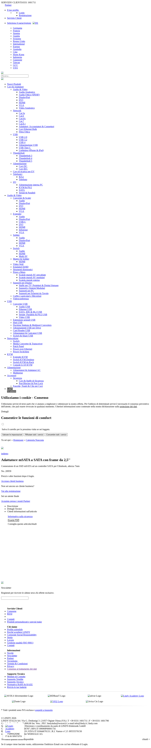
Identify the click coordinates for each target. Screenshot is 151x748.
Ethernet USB (25, 309)
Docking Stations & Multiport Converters (32, 325)
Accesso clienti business (12, 481)
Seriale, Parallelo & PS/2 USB (33, 314)
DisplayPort (24, 97)
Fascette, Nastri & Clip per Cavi (28, 386)
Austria (16, 36)
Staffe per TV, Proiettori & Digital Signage (39, 285)
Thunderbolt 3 (25, 155)
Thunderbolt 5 (25, 161)
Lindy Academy (11, 390)
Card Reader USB (21, 330)
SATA (22, 190)
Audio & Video (20, 89)
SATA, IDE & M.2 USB (30, 312)
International (19, 44)
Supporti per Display (22, 283)
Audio (22, 200)
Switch (16, 248)
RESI (9, 614)
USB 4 (22, 142)
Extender (17, 214)
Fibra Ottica (24, 132)
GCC (15, 65)
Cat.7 (21, 121)
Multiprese (18, 373)
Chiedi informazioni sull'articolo (22, 511)
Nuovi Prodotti (14, 84)
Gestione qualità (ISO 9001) (20, 642)
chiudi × (146, 739)
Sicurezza (17, 378)
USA (15, 68)
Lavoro (10, 640)
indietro (4, 453)
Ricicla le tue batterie (17, 687)
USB (15, 134)
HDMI (22, 102)
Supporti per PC (26, 290)
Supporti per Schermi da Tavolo (34, 293)
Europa (16, 46)
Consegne (11, 611)
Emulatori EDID (20, 267)
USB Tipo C (25, 147)
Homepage (18, 440)
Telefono (23, 179)
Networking (12, 338)
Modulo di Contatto (16, 676)
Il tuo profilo (13, 10)
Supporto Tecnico (15, 682)
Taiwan (16, 62)
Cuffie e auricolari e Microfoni (27, 296)
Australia (17, 49)
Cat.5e (22, 113)
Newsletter (12, 655)
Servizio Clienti (14, 18)
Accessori (11, 375)
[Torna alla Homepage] (2, 73)
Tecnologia (12, 661)
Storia (10, 637)
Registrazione (25, 15)
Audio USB (24, 306)
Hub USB (17, 322)
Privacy (10, 666)
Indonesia (17, 57)
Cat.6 (21, 116)
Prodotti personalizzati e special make (24, 622)
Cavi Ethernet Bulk (28, 129)
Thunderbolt (18, 153)
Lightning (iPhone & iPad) (31, 150)
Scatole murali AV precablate (32, 275)
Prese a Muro (19, 272)
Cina (15, 52)
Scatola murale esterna (29, 280)
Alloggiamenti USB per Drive (27, 328)
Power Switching (21, 351)
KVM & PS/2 (25, 187)
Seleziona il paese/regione (19, 23)
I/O (14, 182)
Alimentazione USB (28, 145)
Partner (8, 5)
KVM (10, 354)
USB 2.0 (23, 137)
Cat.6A (22, 118)
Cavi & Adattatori (15, 86)
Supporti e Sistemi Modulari (32, 288)
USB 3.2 (23, 139)
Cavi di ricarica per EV (24, 171)
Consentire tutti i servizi (56, 435)
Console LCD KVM (22, 365)
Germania (17, 28)
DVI (21, 100)
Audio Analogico (27, 92)
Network (17, 110)
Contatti (10, 619)
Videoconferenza (21, 298)
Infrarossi (23, 230)
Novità (10, 653)
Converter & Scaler (22, 198)
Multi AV (23, 256)
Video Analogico (27, 108)
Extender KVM (20, 357)
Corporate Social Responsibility (22, 635)
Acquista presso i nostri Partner (15, 501)
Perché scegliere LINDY (18, 632)
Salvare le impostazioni (12, 435)
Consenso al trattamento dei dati (22, 669)
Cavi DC (23, 166)
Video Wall (18, 264)
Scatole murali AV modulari (32, 277)
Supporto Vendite (15, 679)
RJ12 (21, 177)
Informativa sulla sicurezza (20, 516)
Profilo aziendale (15, 629)
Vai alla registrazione (10, 491)
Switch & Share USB (23, 335)
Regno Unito (19, 41)
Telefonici (17, 174)
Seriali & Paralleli (27, 192)
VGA (21, 105)
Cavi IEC (23, 169)
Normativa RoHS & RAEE (20, 684)
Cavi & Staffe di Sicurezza (31, 381)
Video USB (24, 317)
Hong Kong (18, 54)
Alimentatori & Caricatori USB (27, 333)
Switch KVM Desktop (23, 359)
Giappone (17, 60)
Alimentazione (20, 163)
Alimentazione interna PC (31, 185)
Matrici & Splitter (21, 259)
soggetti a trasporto (44, 710)
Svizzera (17, 38)
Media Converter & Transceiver (27, 343)
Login (21, 12)
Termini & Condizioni (17, 663)
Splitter (16, 235)
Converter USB (20, 304)
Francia (16, 30)
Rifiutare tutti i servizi (34, 435)
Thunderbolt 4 (25, 158)
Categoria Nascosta (35, 440)
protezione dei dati (128, 406)
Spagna (16, 33)
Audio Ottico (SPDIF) (29, 94)
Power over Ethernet (22, 349)
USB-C (22, 222)
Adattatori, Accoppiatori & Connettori (36, 126)
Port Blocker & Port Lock (31, 383)
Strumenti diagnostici (23, 269)
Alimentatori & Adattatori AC (27, 370)
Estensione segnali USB (24, 320)
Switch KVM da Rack (23, 362)
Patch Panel (18, 346)
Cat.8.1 (22, 124)
